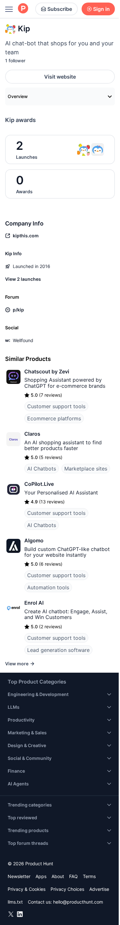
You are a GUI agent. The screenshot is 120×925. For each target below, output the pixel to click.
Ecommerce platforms (54, 418)
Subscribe (59, 9)
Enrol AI (34, 603)
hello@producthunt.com (78, 902)
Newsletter (19, 876)
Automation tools (48, 587)
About (58, 876)
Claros (32, 434)
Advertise (99, 889)
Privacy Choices (67, 889)
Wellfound (23, 340)
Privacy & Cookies (26, 889)
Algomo (34, 540)
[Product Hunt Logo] (23, 8)
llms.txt (15, 902)
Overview (18, 96)
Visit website (60, 76)
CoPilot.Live (39, 484)
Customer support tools (56, 406)
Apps (41, 876)
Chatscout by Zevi (46, 371)
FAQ (73, 876)
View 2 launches (23, 279)
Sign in (101, 9)
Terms (89, 876)
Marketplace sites (85, 468)
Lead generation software (58, 650)
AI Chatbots (41, 468)
